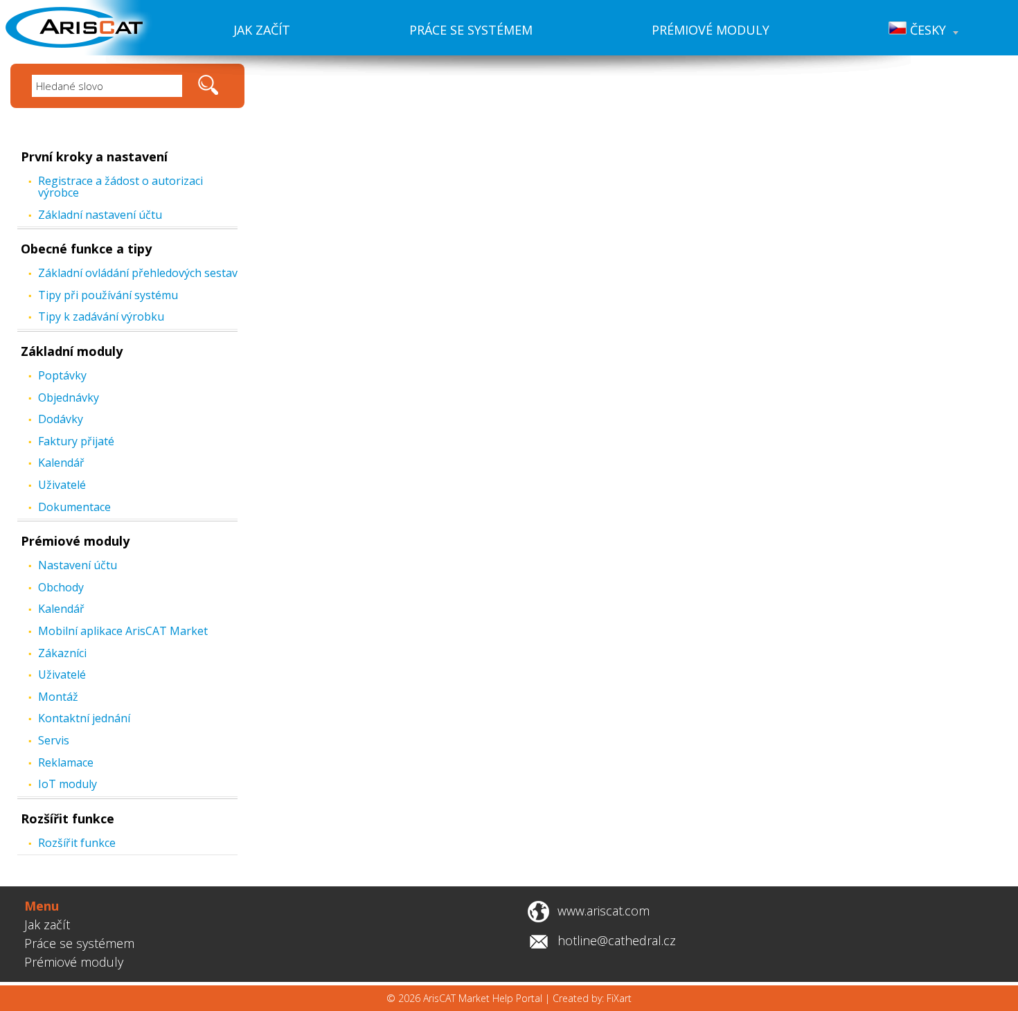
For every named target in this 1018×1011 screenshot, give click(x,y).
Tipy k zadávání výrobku (101, 316)
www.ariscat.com (603, 910)
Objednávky (68, 397)
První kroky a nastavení (94, 156)
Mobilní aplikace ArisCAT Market (123, 630)
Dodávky (60, 419)
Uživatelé (62, 484)
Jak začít (261, 29)
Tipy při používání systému (108, 295)
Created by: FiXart (592, 998)
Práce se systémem (471, 29)
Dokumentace (74, 507)
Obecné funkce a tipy (86, 248)
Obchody (61, 587)
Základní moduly (72, 351)
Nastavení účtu (77, 565)
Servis (53, 740)
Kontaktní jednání (84, 718)
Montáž (58, 696)
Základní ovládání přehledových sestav (138, 272)
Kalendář (61, 462)
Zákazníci (62, 653)
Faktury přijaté (76, 441)
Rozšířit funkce (67, 818)
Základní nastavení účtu (100, 214)
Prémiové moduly (710, 29)
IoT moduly (67, 783)
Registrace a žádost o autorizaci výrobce (120, 187)
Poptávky (62, 375)
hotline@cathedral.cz (616, 940)
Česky (926, 29)
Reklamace (65, 762)
